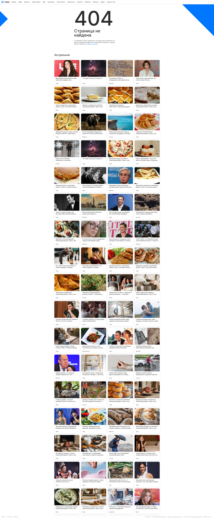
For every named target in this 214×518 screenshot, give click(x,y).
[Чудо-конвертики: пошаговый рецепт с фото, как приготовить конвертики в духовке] (66, 99)
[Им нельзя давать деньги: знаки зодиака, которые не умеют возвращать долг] (93, 474)
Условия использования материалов (193, 516)
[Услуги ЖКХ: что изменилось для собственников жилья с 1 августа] (147, 233)
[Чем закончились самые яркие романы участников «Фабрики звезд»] (66, 420)
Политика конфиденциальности (175, 516)
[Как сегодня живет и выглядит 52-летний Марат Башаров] (120, 206)
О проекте (147, 516)
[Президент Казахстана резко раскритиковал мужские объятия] (120, 179)
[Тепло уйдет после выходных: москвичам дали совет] (120, 447)
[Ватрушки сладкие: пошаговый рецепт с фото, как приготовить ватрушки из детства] (147, 260)
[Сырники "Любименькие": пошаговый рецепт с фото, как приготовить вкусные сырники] (147, 126)
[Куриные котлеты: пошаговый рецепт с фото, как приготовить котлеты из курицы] (120, 260)
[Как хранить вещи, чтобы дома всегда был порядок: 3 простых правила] (93, 367)
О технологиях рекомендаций (158, 516)
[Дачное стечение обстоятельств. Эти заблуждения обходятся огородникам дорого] (93, 394)
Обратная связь (207, 516)
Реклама (16, 516)
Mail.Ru (3, 516)
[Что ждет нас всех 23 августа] (93, 72)
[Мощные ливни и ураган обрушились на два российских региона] (147, 367)
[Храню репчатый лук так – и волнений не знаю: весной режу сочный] (120, 474)
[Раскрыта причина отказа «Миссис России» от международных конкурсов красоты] (66, 474)
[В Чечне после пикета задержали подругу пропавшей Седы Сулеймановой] (93, 233)
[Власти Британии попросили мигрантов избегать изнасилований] (93, 206)
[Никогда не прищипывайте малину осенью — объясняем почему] (93, 286)
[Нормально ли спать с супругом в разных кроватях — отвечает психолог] (120, 286)
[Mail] (2, 2)
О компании (9, 516)
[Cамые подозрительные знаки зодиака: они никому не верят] (120, 313)
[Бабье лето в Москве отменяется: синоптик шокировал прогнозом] (66, 152)
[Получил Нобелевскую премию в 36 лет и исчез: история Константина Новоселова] (66, 313)
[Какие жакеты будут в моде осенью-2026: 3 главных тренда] (66, 340)
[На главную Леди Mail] (6, 2)
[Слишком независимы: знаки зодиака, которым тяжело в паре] (147, 313)
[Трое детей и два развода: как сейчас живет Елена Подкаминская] (147, 72)
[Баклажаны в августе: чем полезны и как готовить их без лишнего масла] (93, 340)
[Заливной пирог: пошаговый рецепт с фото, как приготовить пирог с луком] (66, 179)
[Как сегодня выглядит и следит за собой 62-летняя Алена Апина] (147, 501)
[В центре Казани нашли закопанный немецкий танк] (147, 340)
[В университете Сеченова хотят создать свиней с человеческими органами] (120, 420)
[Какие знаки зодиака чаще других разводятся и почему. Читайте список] (120, 367)
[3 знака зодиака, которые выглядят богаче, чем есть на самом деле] (66, 394)
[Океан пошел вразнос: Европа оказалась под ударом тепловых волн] (120, 126)
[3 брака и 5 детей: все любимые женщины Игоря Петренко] (120, 340)
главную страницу (92, 44)
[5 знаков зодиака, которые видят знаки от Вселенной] (93, 313)
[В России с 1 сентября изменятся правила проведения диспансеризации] (120, 501)
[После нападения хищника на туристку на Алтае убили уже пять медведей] (93, 126)
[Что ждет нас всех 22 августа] (93, 152)
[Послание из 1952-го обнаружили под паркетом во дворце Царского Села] (120, 72)
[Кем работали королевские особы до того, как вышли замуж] (147, 474)
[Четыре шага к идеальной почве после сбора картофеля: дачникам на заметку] (147, 206)
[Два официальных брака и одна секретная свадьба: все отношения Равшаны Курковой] (66, 72)
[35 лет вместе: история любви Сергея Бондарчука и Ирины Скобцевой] (93, 179)
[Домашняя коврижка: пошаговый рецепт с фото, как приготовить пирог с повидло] (147, 179)
